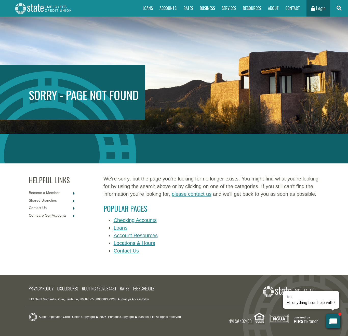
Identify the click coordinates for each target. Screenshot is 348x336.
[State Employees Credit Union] (43, 8)
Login (320, 8)
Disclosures (67, 288)
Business (207, 8)
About (273, 8)
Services (229, 8)
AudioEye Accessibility (133, 299)
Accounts (168, 8)
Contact (292, 8)
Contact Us (38, 208)
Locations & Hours (134, 243)
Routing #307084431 (99, 288)
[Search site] (339, 8)
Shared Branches (43, 200)
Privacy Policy (41, 288)
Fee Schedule (143, 288)
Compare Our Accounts (47, 215)
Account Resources (136, 235)
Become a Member (44, 193)
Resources (252, 8)
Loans (148, 8)
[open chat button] (333, 321)
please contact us (191, 194)
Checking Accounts (135, 220)
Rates (188, 8)
